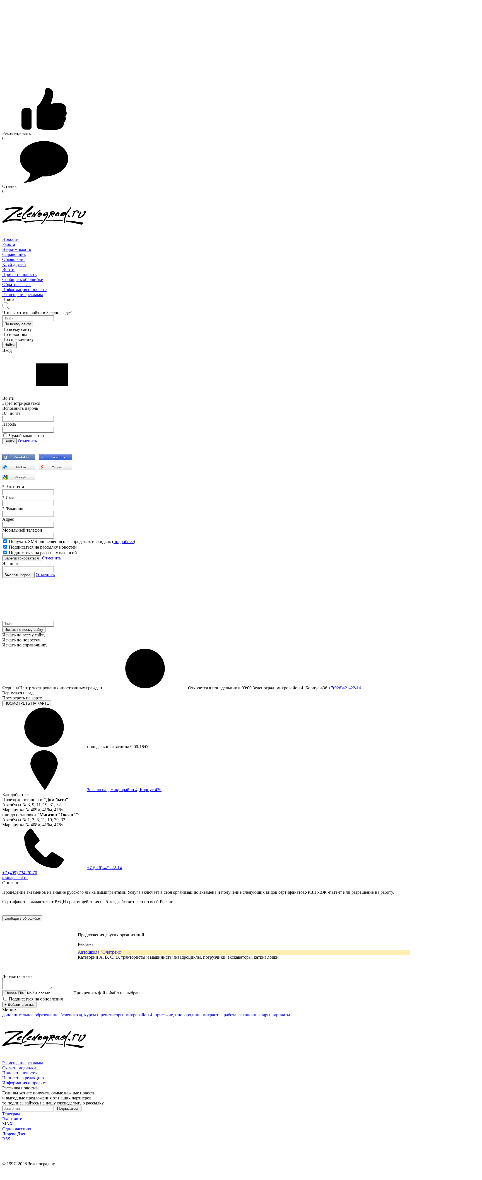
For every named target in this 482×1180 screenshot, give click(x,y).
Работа (8, 244)
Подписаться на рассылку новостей (43, 547)
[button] (17, 324)
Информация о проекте (24, 289)
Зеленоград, (72, 1014)
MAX (7, 1123)
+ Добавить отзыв (19, 1004)
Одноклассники (17, 1128)
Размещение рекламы (22, 294)
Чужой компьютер (26, 435)
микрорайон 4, (139, 1014)
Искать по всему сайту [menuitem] (23, 635)
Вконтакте (12, 1118)
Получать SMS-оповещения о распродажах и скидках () (72, 541)
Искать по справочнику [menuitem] (24, 645)
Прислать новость (19, 274)
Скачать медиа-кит (20, 1067)
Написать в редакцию (23, 1077)
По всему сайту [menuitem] (17, 329)
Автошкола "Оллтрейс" (100, 952)
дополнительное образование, (30, 1014)
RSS (6, 1139)
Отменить (27, 440)
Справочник (14, 254)
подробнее (124, 541)
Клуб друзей (14, 264)
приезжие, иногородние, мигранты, (189, 1014)
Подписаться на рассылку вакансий (43, 552)
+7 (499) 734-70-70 (19, 872)
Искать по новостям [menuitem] (21, 640)
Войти (8, 269)
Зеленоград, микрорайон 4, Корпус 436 (124, 789)
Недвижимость (16, 249)
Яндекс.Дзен (14, 1133)
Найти (9, 345)
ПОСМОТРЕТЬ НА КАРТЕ (26, 703)
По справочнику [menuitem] (18, 339)
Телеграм (11, 1113)
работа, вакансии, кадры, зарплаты (257, 1014)
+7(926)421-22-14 (344, 687)
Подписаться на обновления (36, 999)
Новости (10, 239)
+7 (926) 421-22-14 (104, 867)
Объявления (13, 259)
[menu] (241, 254)
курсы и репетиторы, (104, 1014)
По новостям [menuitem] (14, 334)
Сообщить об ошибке (22, 279)
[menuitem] (241, 239)
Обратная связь (16, 284)
